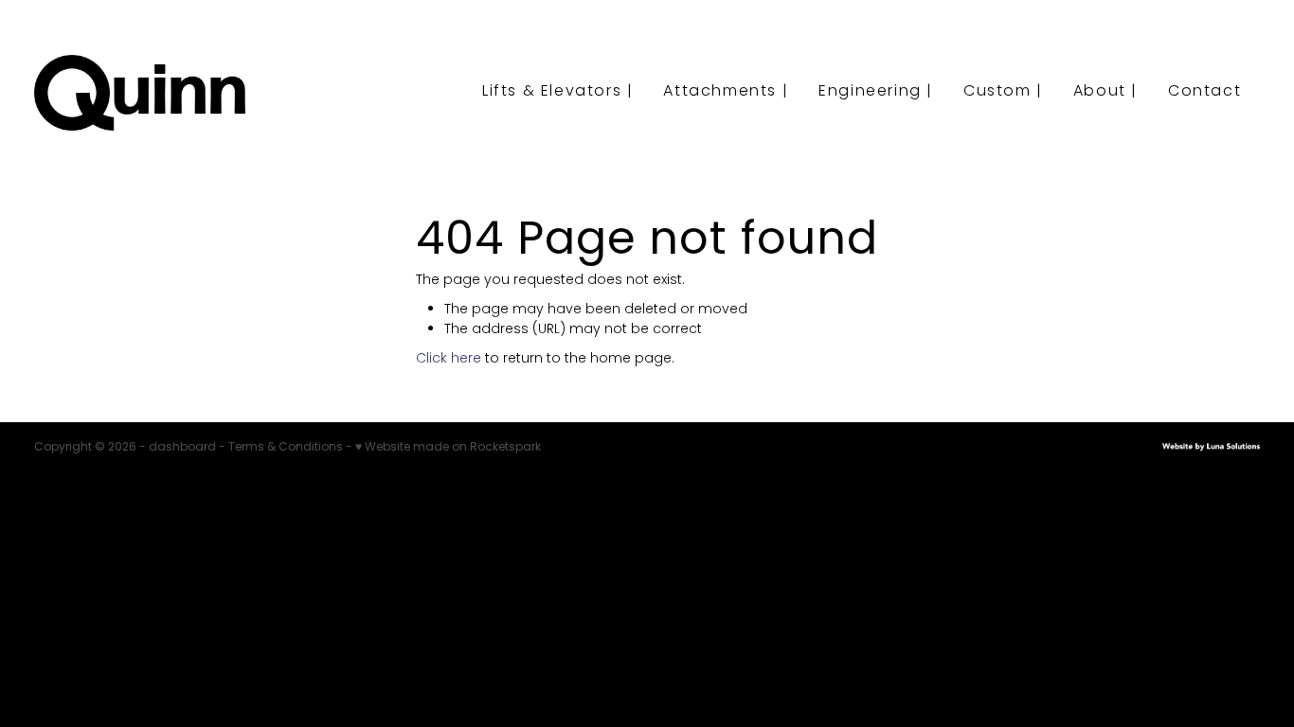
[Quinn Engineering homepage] (156, 93)
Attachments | (725, 92)
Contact (1204, 92)
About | (1105, 92)
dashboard (182, 447)
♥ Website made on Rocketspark (448, 447)
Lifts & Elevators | (557, 92)
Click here (448, 359)
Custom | (1003, 92)
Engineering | (875, 92)
